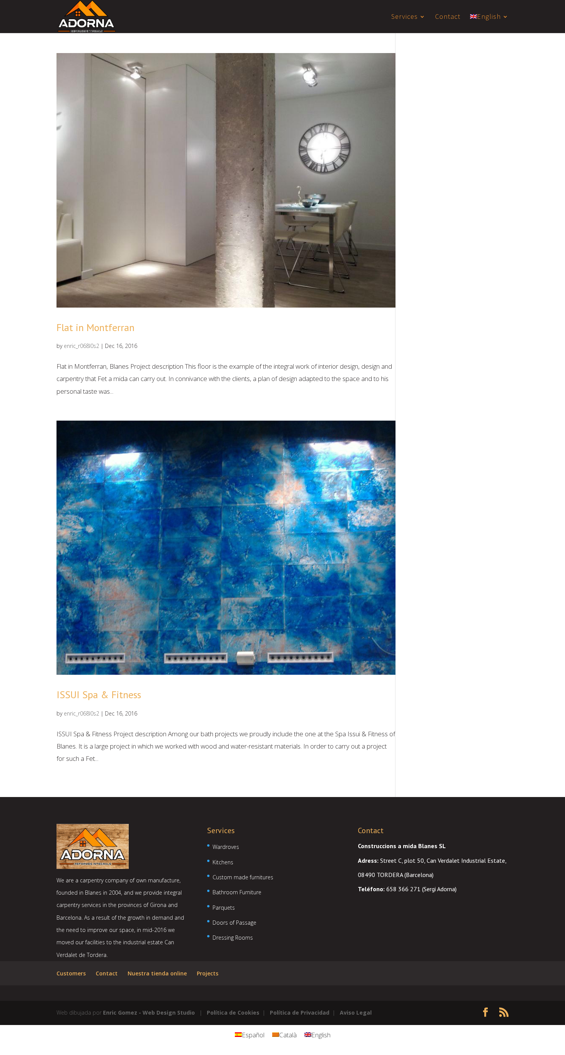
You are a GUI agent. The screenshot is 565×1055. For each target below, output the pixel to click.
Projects (207, 973)
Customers (71, 973)
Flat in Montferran (95, 327)
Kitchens (223, 862)
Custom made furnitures (243, 877)
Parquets (224, 907)
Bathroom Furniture (237, 892)
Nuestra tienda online (157, 973)
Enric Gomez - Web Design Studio (149, 1012)
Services (404, 17)
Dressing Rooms (233, 937)
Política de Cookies (233, 1012)
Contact (447, 17)
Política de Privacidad (299, 1012)
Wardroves (226, 846)
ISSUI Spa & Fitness (98, 694)
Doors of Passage (234, 922)
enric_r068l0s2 (81, 345)
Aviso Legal (356, 1012)
